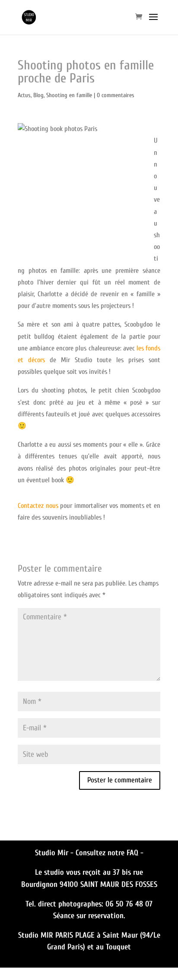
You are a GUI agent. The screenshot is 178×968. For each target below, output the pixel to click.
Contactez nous (38, 506)
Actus (24, 95)
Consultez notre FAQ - (109, 852)
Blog (38, 95)
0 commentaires (115, 95)
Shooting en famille (69, 95)
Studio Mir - (55, 852)
